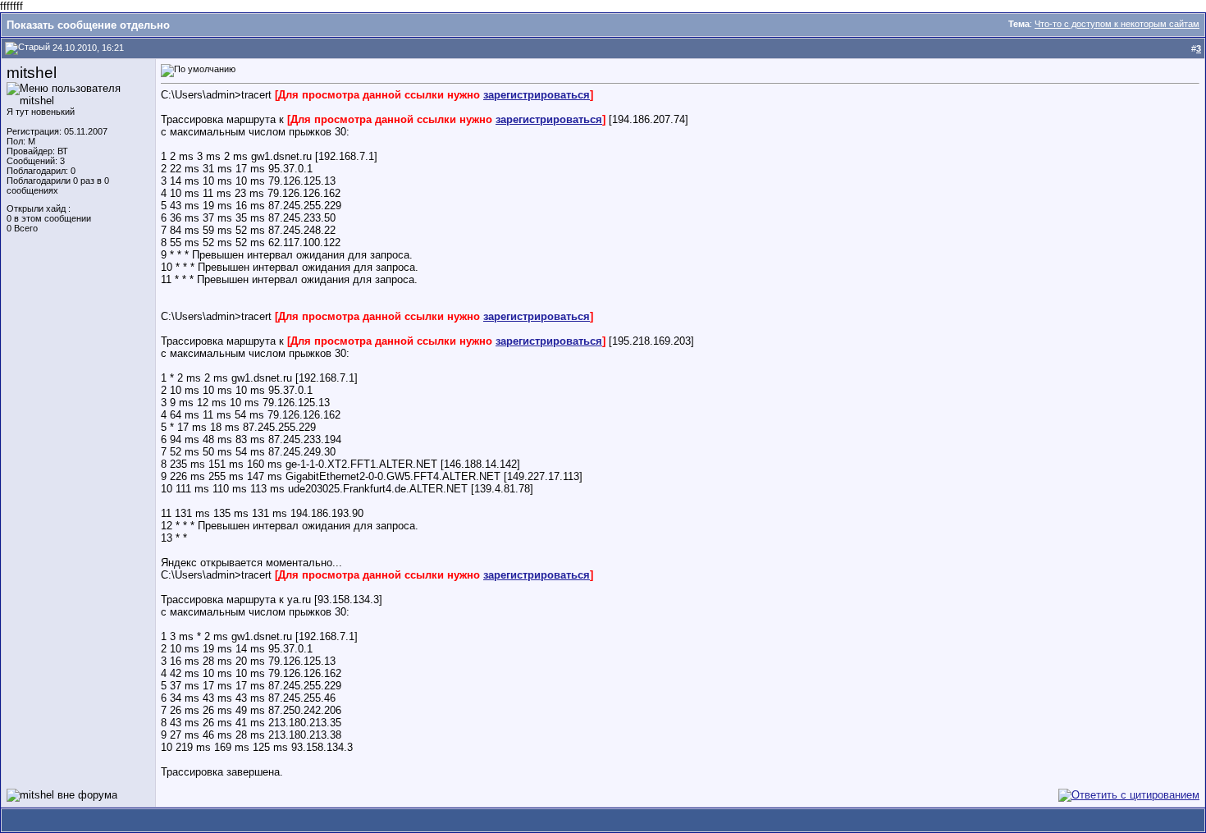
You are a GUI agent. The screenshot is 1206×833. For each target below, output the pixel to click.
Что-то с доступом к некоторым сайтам (1117, 24)
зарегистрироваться (536, 95)
